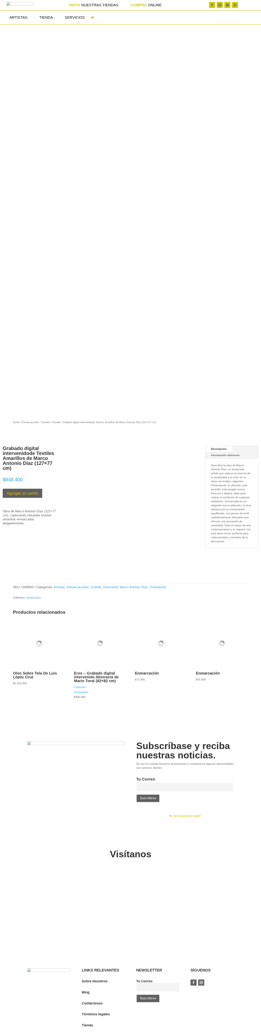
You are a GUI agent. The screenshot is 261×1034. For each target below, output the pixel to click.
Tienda (46, 17)
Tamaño (45, 422)
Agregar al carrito (22, 493)
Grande (56, 422)
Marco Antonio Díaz (134, 587)
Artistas (19, 17)
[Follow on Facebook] (212, 5)
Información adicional (225, 455)
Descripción (219, 448)
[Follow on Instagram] (220, 5)
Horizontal (110, 587)
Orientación (158, 587)
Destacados (33, 597)
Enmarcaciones (30, 422)
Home (16, 422)
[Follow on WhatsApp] (235, 5)
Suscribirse (148, 798)
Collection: (80, 687)
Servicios (75, 17)
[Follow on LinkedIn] (227, 5)
